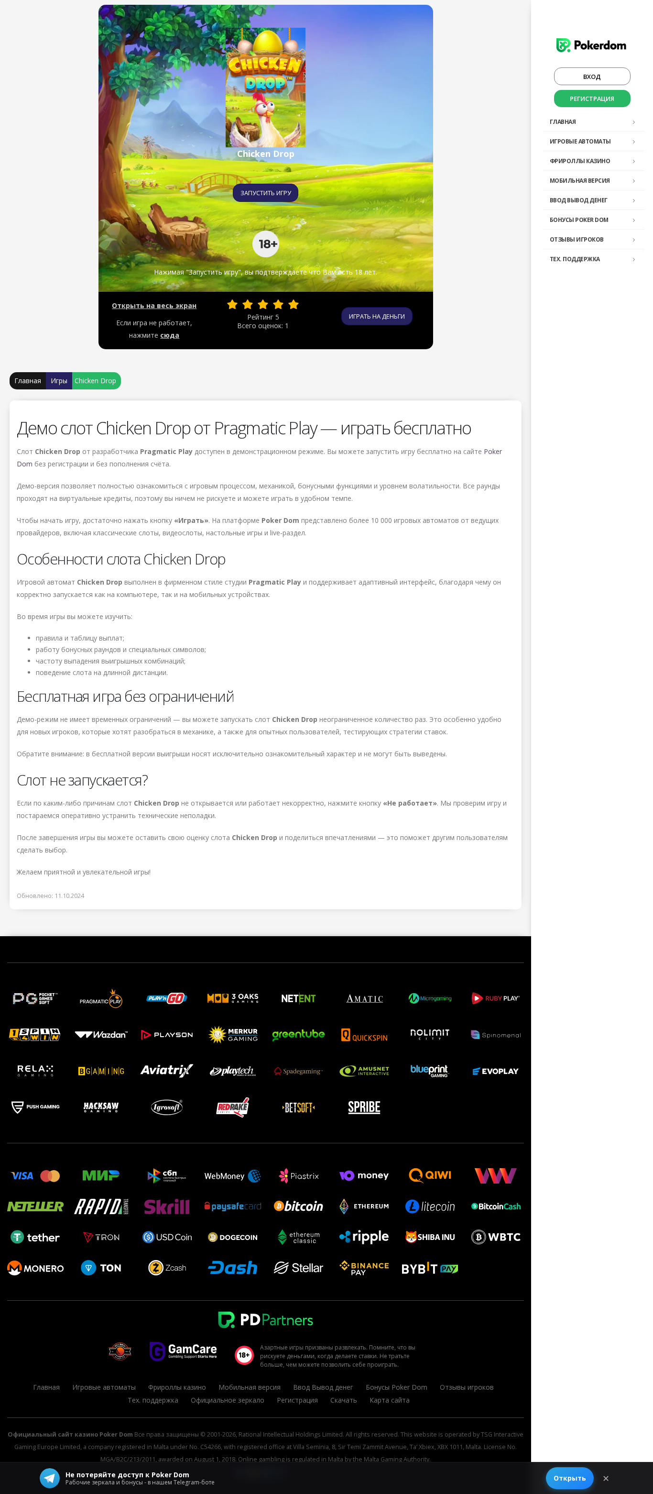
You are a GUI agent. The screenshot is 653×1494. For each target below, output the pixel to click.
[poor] (247, 304)
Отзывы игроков (577, 239)
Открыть (570, 1478)
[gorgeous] (293, 304)
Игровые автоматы (580, 141)
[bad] (232, 304)
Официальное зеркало (227, 1400)
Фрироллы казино (580, 161)
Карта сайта (390, 1400)
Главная (563, 122)
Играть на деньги (377, 316)
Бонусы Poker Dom (579, 220)
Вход (592, 76)
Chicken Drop (95, 380)
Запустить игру (265, 192)
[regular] (263, 304)
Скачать (343, 1400)
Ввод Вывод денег (579, 200)
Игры (59, 380)
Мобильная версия (580, 181)
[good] (278, 304)
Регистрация (592, 98)
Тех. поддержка (575, 259)
